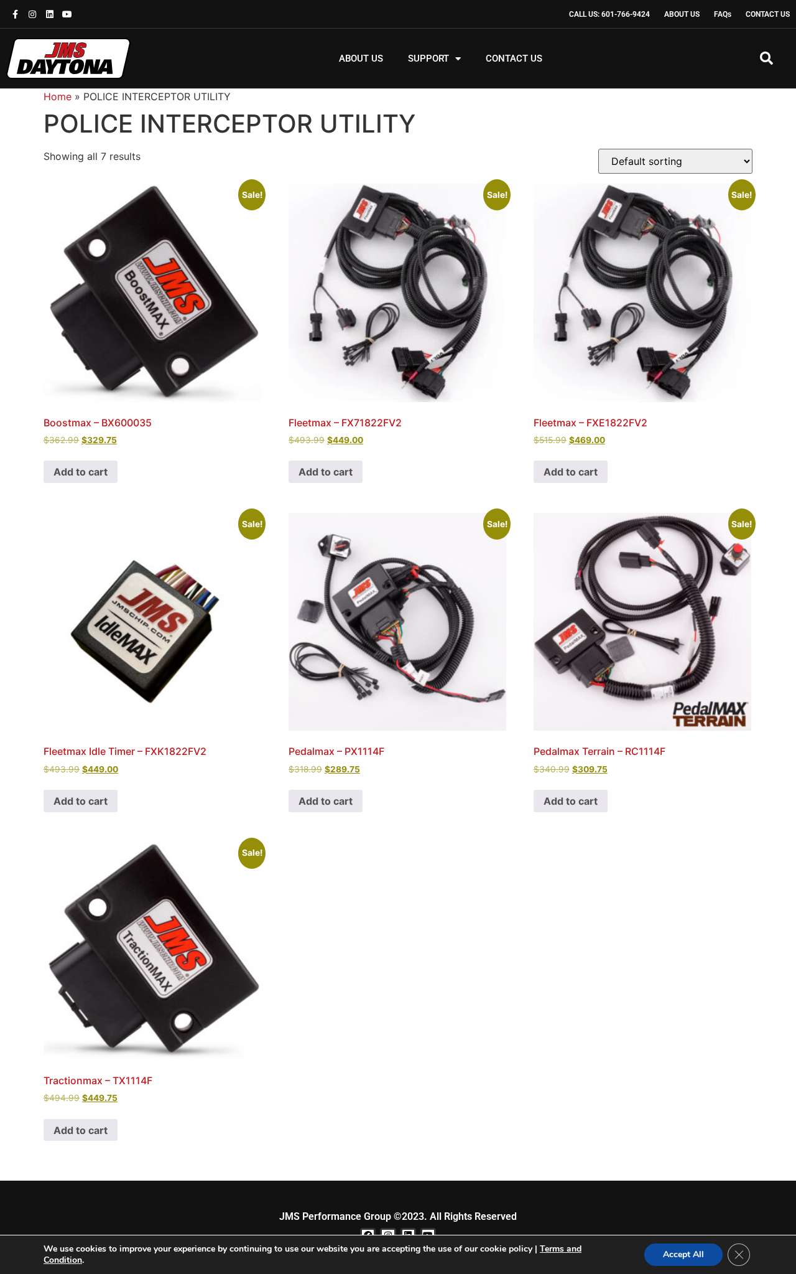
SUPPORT (428, 58)
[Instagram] (32, 14)
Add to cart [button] (80, 472)
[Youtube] (67, 14)
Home (58, 96)
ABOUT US (361, 58)
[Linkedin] (49, 14)
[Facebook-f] (15, 14)
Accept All (683, 1254)
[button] (766, 58)
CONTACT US (514, 58)
